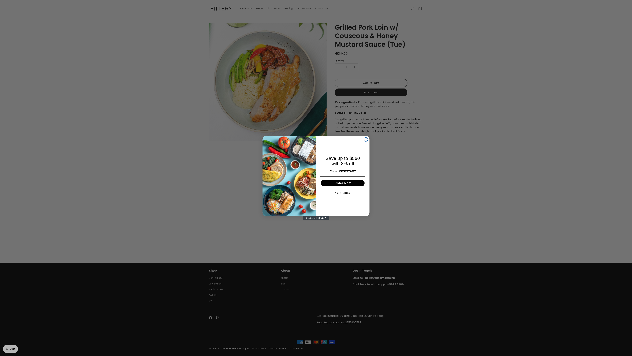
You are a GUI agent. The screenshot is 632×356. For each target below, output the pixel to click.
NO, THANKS (343, 193)
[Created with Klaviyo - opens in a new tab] (316, 218)
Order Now (343, 183)
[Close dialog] (366, 139)
